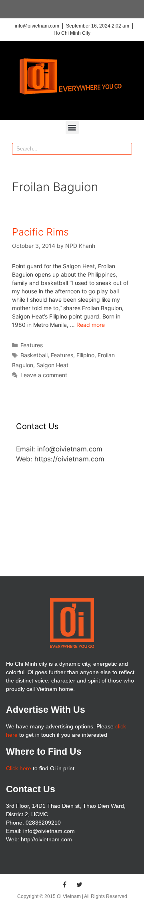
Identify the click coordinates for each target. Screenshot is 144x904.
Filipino (85, 355)
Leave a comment (43, 375)
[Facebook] (64, 884)
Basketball (34, 355)
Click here (18, 768)
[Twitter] (79, 884)
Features (31, 345)
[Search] (126, 148)
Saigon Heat (52, 365)
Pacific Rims (40, 232)
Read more (90, 324)
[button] (72, 127)
